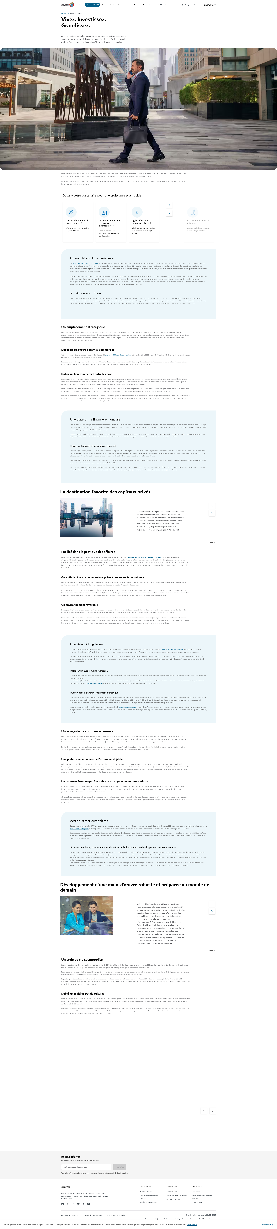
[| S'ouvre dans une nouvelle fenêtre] (73, 1204)
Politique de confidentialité (184, 1218)
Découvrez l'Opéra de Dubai (113, 1094)
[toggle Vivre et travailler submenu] (137, 4)
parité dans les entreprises (79, 828)
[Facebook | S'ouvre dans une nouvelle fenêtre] (68, 1204)
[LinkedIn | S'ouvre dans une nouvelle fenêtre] (62, 1204)
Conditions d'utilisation (207, 1218)
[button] (267, 1224)
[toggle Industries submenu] (149, 4)
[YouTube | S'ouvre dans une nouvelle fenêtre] (88, 1204)
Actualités (156, 4)
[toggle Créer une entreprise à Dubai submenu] (121, 4)
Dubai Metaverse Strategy (128, 707)
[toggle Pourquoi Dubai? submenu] (98, 4)
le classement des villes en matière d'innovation (144, 557)
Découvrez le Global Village (191, 1094)
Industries (145, 4)
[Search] (182, 5)
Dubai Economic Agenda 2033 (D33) (85, 263)
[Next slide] (169, 205)
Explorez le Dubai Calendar (74, 1094)
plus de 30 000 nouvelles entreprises (118, 355)
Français (188, 5)
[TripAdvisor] (78, 1204)
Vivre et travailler (130, 4)
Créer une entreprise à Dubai (111, 4)
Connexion (197, 4)
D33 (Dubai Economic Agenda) (172, 649)
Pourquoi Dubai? (92, 4)
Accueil (81, 4)
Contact (167, 4)
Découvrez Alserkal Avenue (152, 1094)
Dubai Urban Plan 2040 (93, 683)
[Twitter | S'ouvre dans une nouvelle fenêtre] (83, 1204)
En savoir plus (69, 1143)
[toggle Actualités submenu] (161, 4)
